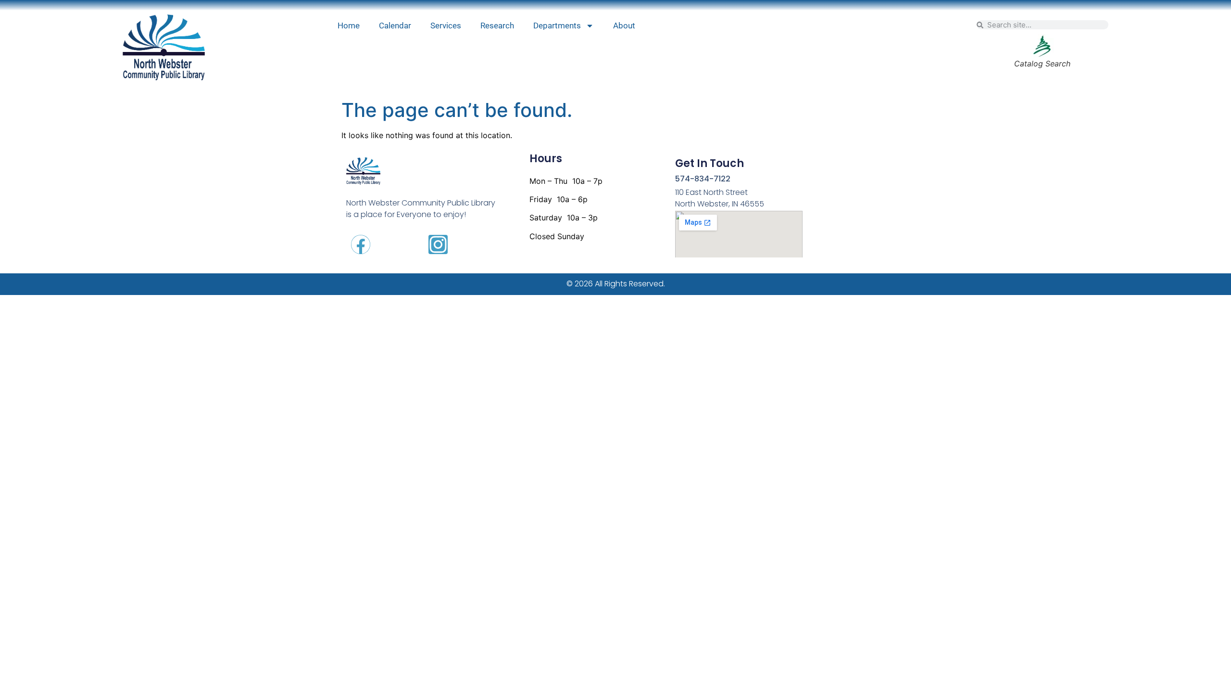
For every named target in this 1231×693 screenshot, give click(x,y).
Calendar (395, 25)
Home (349, 25)
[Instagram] (438, 244)
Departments (557, 25)
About (624, 25)
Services (445, 25)
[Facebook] (360, 244)
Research (497, 25)
